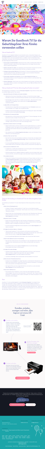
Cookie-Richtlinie (15, 446)
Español (10, 435)
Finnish (12, 436)
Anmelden (15, 430)
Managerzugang (11, 430)
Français (13, 435)
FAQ (18, 430)
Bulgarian (16, 437)
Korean (20, 436)
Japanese (16, 436)
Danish (13, 437)
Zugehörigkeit (27, 430)
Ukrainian (3, 438)
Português (17, 435)
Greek (20, 437)
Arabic (6, 436)
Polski (29, 435)
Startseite (3, 430)
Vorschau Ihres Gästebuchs (22, 378)
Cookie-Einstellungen (8, 446)
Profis (24, 430)
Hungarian (28, 437)
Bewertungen (21, 430)
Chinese (25, 435)
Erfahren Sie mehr (24, 28)
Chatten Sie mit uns (24, 422)
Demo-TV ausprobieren (31, 352)
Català (9, 436)
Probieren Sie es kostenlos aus (10, 28)
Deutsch (22, 435)
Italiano (6, 435)
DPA (39, 446)
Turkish (3, 437)
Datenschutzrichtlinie (22, 446)
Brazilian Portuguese (9, 438)
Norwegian (24, 436)
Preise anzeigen (31, 404)
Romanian (23, 437)
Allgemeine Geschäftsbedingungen (32, 446)
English (3, 435)
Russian (9, 437)
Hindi (6, 437)
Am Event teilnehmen (7, 431)
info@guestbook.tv (35, 422)
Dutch (3, 436)
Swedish (28, 436)
